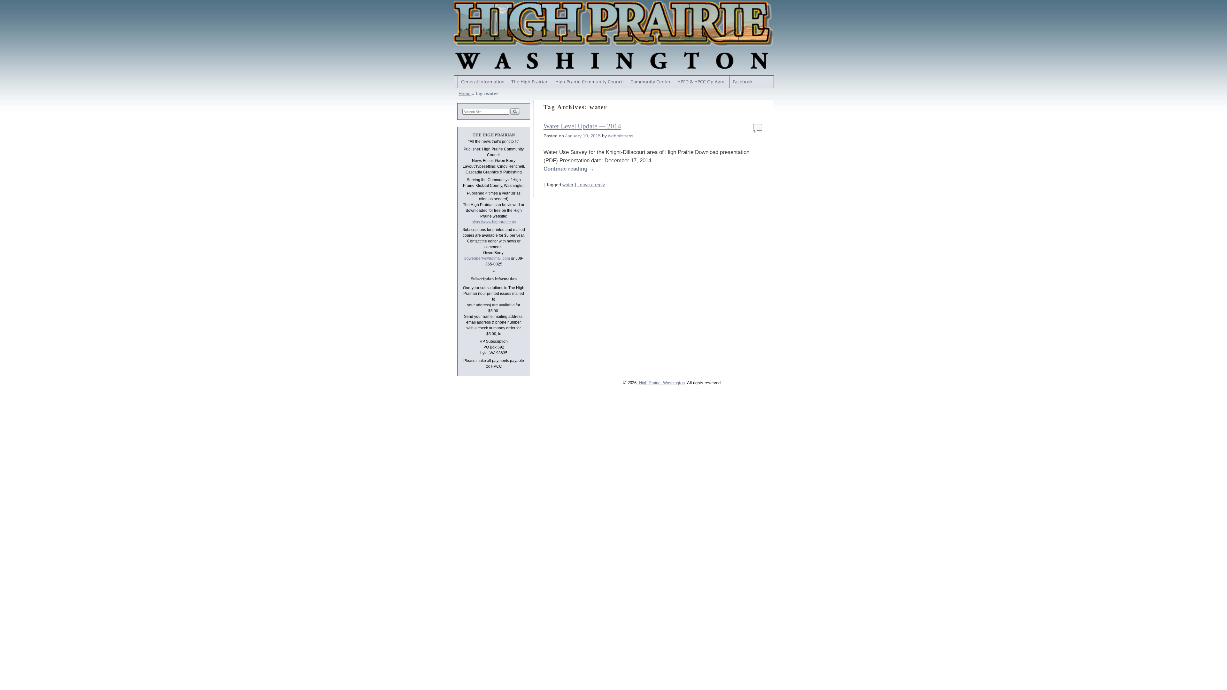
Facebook (742, 82)
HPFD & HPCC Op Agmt (701, 82)
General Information (483, 82)
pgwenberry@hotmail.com (487, 258)
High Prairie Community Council (589, 82)
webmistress (620, 135)
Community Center (650, 82)
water (568, 184)
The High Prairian (530, 82)
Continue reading (569, 168)
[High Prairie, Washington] (613, 36)
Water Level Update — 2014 (582, 126)
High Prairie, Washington (662, 382)
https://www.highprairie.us (494, 222)
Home (465, 93)
